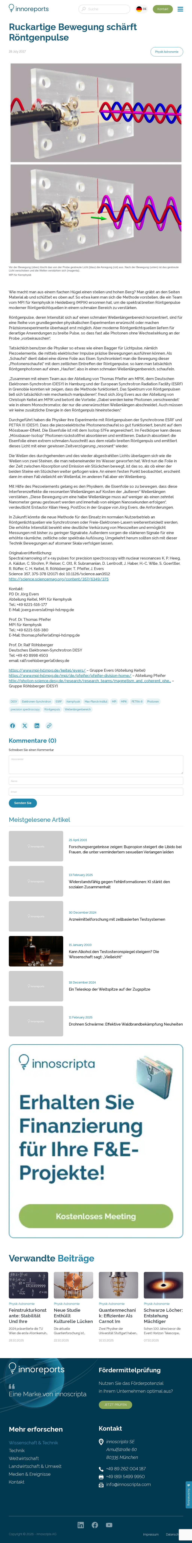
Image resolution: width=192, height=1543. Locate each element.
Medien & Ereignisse (30, 1474)
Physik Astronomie (166, 51)
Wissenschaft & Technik (33, 1442)
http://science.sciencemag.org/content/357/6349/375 (59, 579)
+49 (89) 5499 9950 (125, 1476)
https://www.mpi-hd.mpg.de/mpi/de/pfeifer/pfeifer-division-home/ (70, 675)
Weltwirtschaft (24, 1458)
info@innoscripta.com (128, 1484)
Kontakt (162, 9)
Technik (17, 1450)
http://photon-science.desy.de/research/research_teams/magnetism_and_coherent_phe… (90, 681)
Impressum (151, 1534)
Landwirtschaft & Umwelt (35, 1466)
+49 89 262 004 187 (126, 1468)
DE (144, 8)
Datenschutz (174, 1534)
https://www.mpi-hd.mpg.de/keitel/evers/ (47, 670)
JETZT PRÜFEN (115, 1405)
